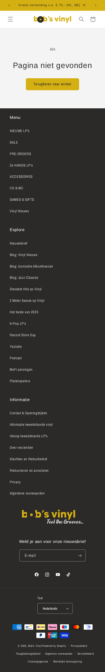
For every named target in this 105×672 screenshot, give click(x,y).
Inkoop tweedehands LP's (29, 436)
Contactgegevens (38, 661)
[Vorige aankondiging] (9, 5)
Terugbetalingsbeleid (28, 654)
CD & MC (16, 188)
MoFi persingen (21, 369)
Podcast (15, 358)
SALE (14, 142)
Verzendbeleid (85, 654)
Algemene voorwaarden (27, 493)
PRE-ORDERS (20, 153)
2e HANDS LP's (21, 165)
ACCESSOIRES (21, 176)
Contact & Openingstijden (28, 413)
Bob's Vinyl (35, 646)
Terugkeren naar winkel (52, 84)
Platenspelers (20, 381)
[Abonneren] (79, 555)
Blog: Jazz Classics (24, 277)
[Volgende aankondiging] (95, 5)
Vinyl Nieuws (19, 211)
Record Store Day (23, 335)
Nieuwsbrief (18, 243)
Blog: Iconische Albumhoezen (31, 266)
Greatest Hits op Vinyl (26, 289)
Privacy (15, 482)
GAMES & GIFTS (22, 199)
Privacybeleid (79, 646)
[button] (10, 19)
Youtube (16, 346)
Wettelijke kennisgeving (67, 661)
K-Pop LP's (18, 323)
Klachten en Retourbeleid (28, 459)
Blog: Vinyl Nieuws (23, 254)
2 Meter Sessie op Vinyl (27, 300)
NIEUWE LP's (20, 130)
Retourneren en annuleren (29, 470)
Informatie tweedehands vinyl (31, 424)
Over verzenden (21, 447)
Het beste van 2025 (24, 312)
